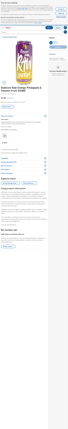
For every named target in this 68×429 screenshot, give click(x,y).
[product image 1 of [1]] (24, 63)
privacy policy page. (22, 8)
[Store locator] (65, 27)
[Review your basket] (51, 42)
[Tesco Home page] (8, 27)
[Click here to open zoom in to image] (4, 82)
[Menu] (2, 27)
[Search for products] (65, 32)
